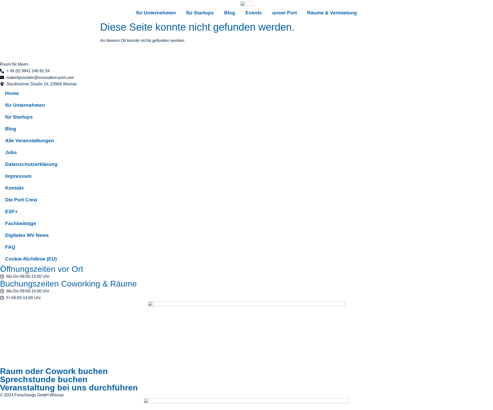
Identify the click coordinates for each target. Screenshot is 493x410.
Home (12, 93)
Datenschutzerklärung (31, 164)
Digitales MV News (27, 235)
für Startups (200, 12)
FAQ (10, 247)
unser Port (284, 12)
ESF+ (11, 211)
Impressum (18, 176)
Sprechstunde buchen (44, 379)
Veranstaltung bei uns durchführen (69, 387)
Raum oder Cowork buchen (54, 371)
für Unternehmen (156, 12)
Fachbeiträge (20, 223)
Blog (229, 12)
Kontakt (14, 188)
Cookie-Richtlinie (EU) (31, 259)
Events (253, 12)
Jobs (11, 152)
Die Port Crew (21, 199)
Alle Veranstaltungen (29, 140)
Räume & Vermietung (332, 12)
